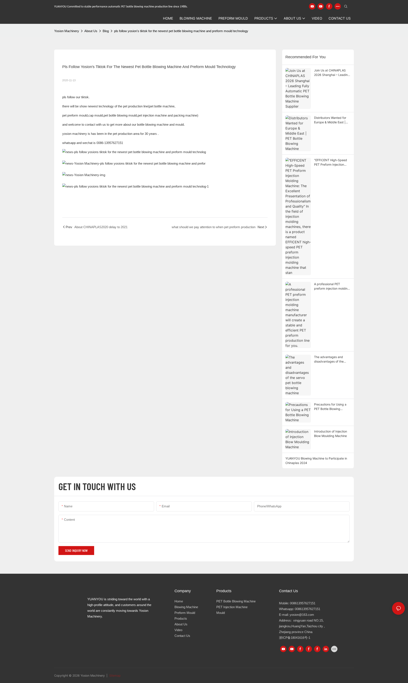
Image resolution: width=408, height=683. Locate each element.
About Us (90, 31)
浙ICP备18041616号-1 (294, 637)
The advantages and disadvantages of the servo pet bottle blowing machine (331, 359)
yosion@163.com (302, 614)
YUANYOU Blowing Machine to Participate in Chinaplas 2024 (316, 461)
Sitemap (114, 675)
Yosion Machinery (66, 31)
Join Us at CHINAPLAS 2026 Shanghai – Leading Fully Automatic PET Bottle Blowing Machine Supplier (332, 72)
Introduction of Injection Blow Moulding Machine (330, 434)
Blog (106, 31)
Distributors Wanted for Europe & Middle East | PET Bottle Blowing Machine (330, 120)
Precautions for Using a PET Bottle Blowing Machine (330, 407)
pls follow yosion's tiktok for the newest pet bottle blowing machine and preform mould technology (181, 31)
